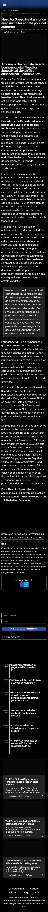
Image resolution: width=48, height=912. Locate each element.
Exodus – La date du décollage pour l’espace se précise (25, 728)
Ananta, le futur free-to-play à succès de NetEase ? (26, 681)
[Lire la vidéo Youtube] (24, 517)
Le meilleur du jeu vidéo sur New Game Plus (24, 5)
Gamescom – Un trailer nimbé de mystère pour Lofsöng (23, 713)
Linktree (12, 892)
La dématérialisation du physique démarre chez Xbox (23, 667)
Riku (3, 544)
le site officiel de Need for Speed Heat (22, 537)
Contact (34, 888)
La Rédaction (16, 888)
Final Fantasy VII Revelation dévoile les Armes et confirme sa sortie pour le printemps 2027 (25, 696)
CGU (38, 892)
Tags (26, 892)
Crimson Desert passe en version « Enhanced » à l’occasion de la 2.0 (24, 743)
